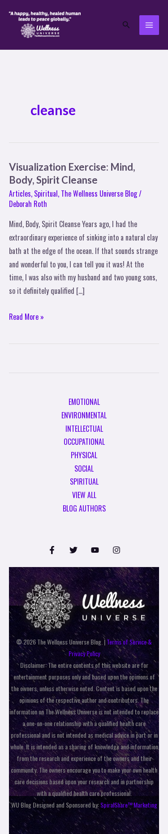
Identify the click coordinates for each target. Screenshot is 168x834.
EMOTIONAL (84, 401)
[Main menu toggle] (149, 25)
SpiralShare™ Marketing (128, 804)
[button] (126, 25)
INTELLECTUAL (84, 428)
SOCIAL (84, 468)
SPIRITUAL (84, 481)
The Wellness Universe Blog (99, 193)
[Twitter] (73, 550)
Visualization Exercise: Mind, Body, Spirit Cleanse (72, 173)
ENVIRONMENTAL (84, 415)
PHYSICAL (84, 455)
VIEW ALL (84, 495)
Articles (20, 193)
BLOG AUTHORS (84, 508)
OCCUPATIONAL (84, 441)
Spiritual (46, 193)
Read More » (26, 316)
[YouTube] (95, 550)
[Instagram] (116, 550)
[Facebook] (52, 550)
